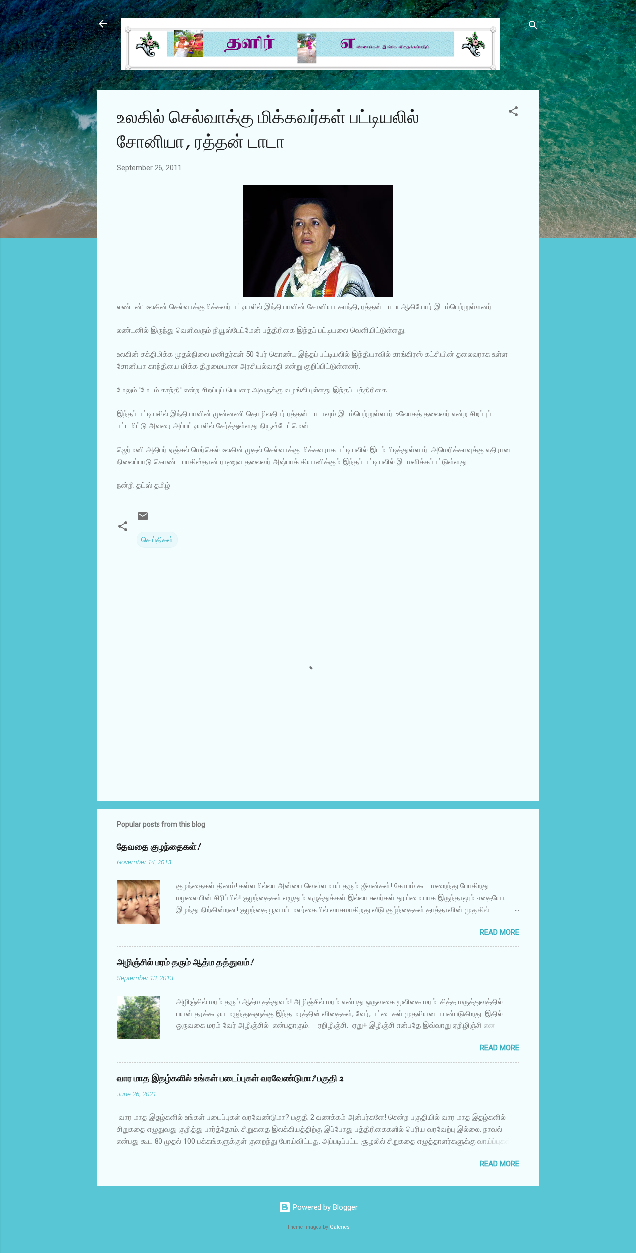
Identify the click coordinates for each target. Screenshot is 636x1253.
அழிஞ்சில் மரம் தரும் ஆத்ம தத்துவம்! (185, 962)
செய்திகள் (157, 539)
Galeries (340, 1227)
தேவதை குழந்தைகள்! (158, 847)
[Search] (533, 27)
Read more (499, 932)
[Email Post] (143, 519)
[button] (513, 113)
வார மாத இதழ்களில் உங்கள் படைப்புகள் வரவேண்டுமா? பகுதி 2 (230, 1078)
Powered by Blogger (324, 1207)
